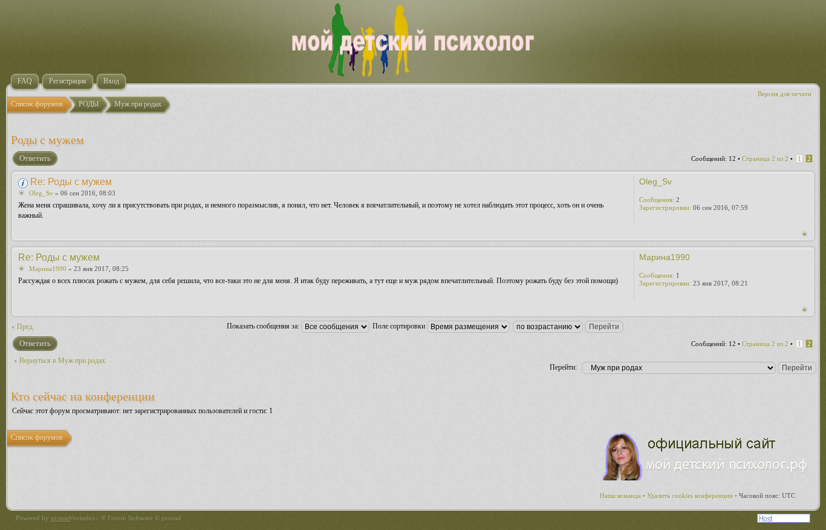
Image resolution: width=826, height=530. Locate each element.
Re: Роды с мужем (71, 182)
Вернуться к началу (804, 234)
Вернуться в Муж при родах (62, 360)
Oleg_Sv (41, 193)
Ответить (35, 158)
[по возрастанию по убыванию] (569, 326)
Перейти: (563, 367)
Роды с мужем (47, 139)
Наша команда (620, 495)
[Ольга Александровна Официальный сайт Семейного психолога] (705, 478)
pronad (61, 518)
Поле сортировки (399, 326)
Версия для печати (784, 93)
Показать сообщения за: (264, 326)
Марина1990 (48, 268)
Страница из (765, 158)
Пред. (25, 326)
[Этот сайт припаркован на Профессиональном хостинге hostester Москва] (783, 520)
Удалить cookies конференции (690, 495)
